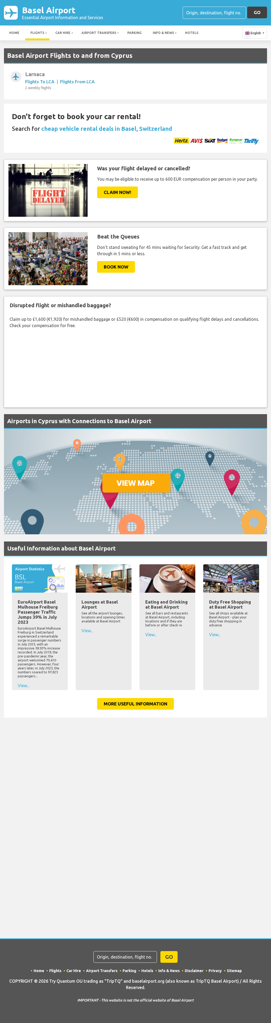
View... (23, 685)
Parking (134, 32)
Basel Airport (62, 12)
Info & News (163, 32)
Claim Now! (117, 192)
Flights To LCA (40, 81)
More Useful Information (135, 703)
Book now (116, 266)
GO (257, 12)
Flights (37, 32)
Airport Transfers (99, 32)
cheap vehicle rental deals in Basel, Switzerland (106, 128)
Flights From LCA (77, 81)
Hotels (191, 32)
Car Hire (62, 32)
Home (14, 32)
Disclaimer (194, 971)
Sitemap (234, 971)
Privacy (215, 971)
